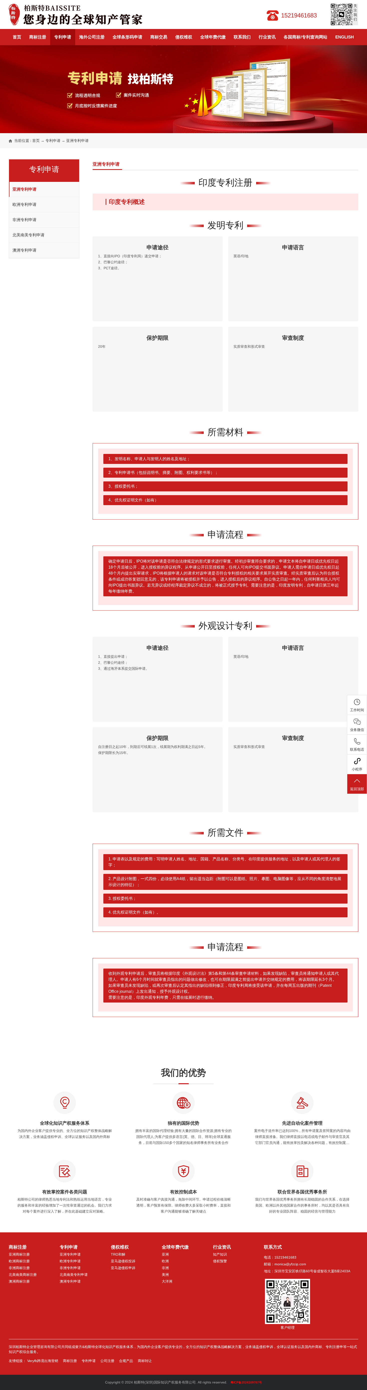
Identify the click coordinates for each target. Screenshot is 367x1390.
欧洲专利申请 (24, 204)
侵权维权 (183, 37)
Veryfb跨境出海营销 (42, 1361)
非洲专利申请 (24, 220)
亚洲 (165, 1254)
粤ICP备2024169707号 (246, 1382)
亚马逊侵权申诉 (123, 1268)
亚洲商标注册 (19, 1254)
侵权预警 (220, 1261)
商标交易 (158, 37)
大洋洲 (167, 1281)
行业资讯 (267, 37)
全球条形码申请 (127, 37)
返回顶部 (357, 789)
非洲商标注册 (19, 1268)
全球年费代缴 (213, 37)
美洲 (165, 1275)
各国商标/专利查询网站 (305, 37)
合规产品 (126, 1361)
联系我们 (242, 37)
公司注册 (107, 1361)
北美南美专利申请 (28, 235)
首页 (17, 37)
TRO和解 (118, 1254)
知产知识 (220, 1254)
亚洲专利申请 (77, 140)
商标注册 (37, 37)
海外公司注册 (92, 37)
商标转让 (145, 1361)
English (344, 37)
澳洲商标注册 (19, 1281)
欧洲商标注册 (19, 1261)
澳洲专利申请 (24, 250)
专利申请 (62, 37)
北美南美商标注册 (23, 1275)
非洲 (165, 1268)
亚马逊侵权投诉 (123, 1261)
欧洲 (165, 1261)
